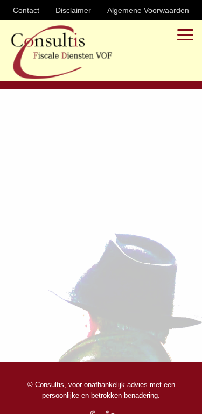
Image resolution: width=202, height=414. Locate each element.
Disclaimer (73, 10)
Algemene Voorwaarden (148, 10)
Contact (26, 10)
